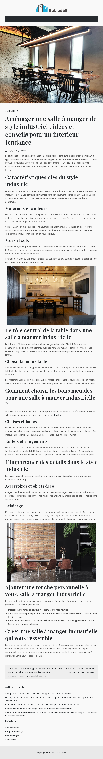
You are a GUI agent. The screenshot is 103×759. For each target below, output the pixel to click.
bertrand (24, 151)
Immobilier (10, 735)
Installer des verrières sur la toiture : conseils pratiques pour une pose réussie (42, 704)
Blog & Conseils (13, 731)
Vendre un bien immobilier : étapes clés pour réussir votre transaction (38, 708)
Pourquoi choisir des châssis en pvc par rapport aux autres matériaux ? (38, 693)
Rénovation (10, 739)
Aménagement (12, 111)
